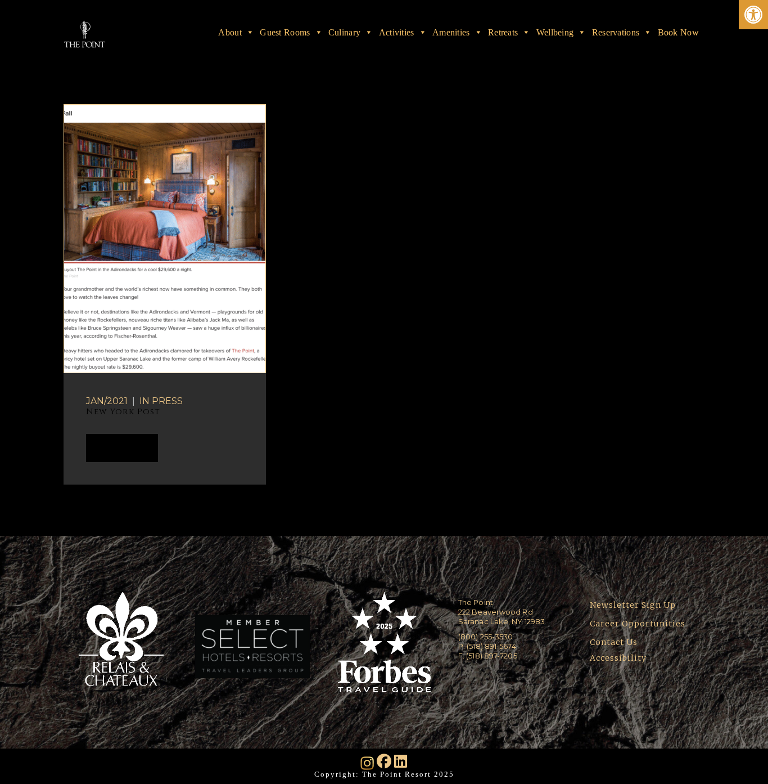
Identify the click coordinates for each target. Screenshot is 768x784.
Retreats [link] (503, 32)
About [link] (230, 32)
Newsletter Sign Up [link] (633, 605)
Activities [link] (396, 32)
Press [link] (167, 401)
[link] (753, 14)
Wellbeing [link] (555, 32)
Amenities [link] (451, 32)
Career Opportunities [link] (637, 624)
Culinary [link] (344, 32)
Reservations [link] (616, 32)
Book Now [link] (678, 32)
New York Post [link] (123, 412)
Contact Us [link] (614, 642)
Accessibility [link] (619, 658)
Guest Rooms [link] (285, 32)
